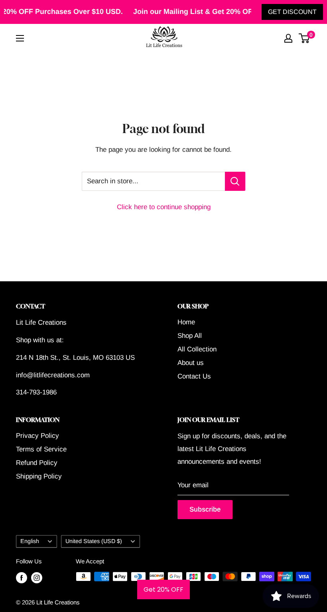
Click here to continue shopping (164, 207)
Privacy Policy (37, 435)
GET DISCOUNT (292, 11)
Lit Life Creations (58, 602)
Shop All (189, 335)
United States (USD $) (93, 541)
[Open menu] (20, 38)
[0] (304, 38)
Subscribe (205, 509)
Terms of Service (41, 449)
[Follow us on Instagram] (36, 577)
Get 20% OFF (163, 589)
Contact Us (194, 376)
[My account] (288, 38)
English (29, 541)
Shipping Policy (39, 476)
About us (190, 363)
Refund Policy (36, 463)
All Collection (197, 349)
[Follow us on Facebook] (21, 577)
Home (186, 322)
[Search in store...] (235, 181)
